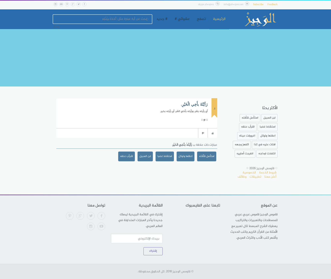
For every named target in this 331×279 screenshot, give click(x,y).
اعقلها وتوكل (186, 156)
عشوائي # (182, 19)
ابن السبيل (145, 156)
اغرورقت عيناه (247, 135)
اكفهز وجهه (242, 144)
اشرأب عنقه (126, 156)
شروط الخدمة (267, 172)
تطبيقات (255, 176)
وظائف (242, 176)
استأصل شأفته (250, 117)
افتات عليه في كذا (264, 144)
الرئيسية (219, 19)
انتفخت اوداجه (266, 153)
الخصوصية (249, 172)
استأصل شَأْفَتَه (206, 156)
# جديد (161, 19)
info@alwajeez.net (233, 4)
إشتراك (153, 251)
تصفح (201, 19)
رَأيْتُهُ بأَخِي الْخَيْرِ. (194, 104)
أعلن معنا (270, 176)
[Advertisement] (165, 58)
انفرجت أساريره (245, 153)
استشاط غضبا (164, 156)
